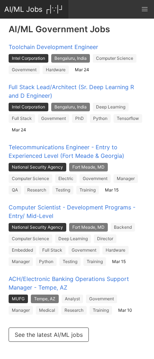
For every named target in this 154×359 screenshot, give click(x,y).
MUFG (18, 298)
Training (88, 190)
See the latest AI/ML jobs (49, 334)
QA (15, 190)
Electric (65, 178)
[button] (144, 9)
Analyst (72, 298)
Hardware (56, 69)
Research (36, 190)
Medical (47, 310)
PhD (79, 118)
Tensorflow (128, 118)
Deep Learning (110, 107)
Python (100, 118)
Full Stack (22, 118)
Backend (123, 227)
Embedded (22, 250)
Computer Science (114, 58)
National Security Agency (37, 167)
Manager (126, 178)
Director (105, 238)
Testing (63, 190)
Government (24, 69)
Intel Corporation (28, 58)
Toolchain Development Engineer (53, 46)
